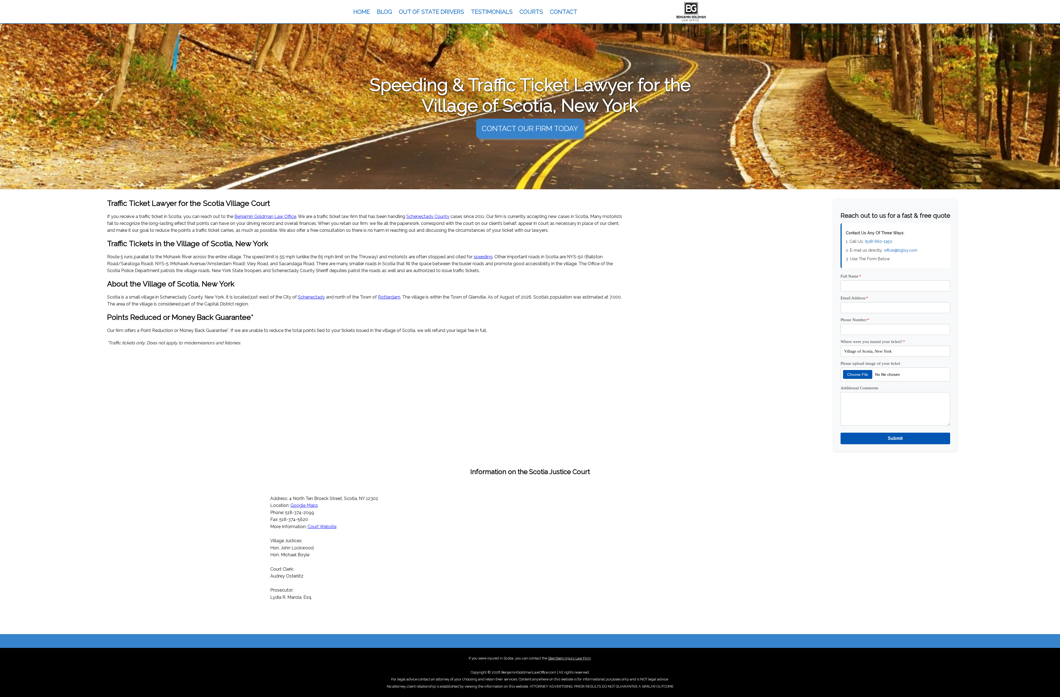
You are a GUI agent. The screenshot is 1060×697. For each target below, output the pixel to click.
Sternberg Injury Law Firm (569, 658)
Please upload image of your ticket (870, 363)
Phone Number (855, 319)
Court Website (322, 526)
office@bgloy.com (900, 250)
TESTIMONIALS (492, 11)
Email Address (854, 298)
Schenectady (311, 297)
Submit (895, 438)
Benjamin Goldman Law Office (265, 216)
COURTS (531, 11)
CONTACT (563, 11)
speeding (483, 256)
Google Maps (304, 505)
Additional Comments (859, 387)
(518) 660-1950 (878, 241)
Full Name (851, 276)
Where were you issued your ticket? (873, 341)
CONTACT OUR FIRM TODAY (530, 128)
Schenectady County (427, 216)
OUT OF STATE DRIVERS (431, 11)
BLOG (384, 11)
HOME (361, 11)
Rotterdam (389, 297)
